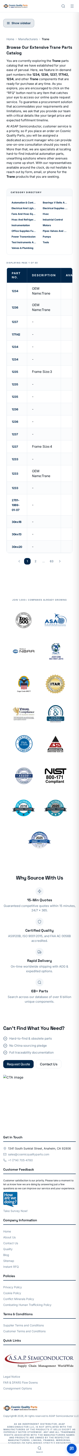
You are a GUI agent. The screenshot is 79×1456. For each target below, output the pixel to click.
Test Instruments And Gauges (24, 242)
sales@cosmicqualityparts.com (28, 1154)
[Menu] (72, 6)
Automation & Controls (24, 202)
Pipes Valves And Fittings (55, 230)
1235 (15, 371)
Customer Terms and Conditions (24, 1331)
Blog (6, 1255)
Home (10, 39)
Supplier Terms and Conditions (23, 1325)
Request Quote (18, 1064)
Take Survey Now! (15, 1211)
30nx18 (16, 522)
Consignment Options (17, 1388)
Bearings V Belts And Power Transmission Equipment (55, 202)
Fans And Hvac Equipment (24, 213)
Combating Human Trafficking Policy (27, 1305)
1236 (15, 307)
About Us (9, 1237)
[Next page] (60, 561)
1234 (15, 291)
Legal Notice (11, 1376)
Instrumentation (21, 225)
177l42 (16, 334)
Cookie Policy (12, 1293)
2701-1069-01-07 (15, 505)
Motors (47, 225)
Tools (46, 242)
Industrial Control (53, 219)
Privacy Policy (12, 1287)
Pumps (47, 236)
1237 (15, 322)
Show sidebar (21, 23)
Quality (8, 1249)
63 (51, 561)
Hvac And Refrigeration (24, 219)
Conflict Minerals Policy (18, 1299)
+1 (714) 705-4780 (20, 1160)
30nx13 (16, 534)
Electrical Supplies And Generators (55, 208)
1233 (15, 459)
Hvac (46, 213)
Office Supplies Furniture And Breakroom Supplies (24, 230)
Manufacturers (28, 39)
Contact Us (49, 1064)
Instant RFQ (11, 1266)
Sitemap (8, 1260)
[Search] (63, 6)
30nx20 (17, 546)
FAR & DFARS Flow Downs (20, 1382)
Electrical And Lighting (24, 208)
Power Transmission (23, 236)
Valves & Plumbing (22, 247)
